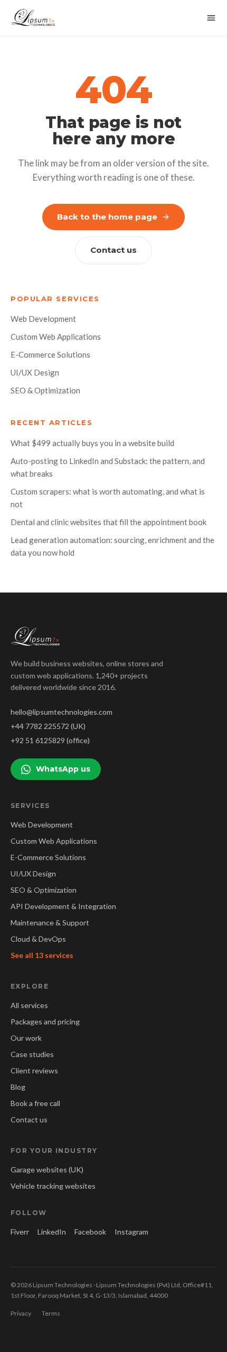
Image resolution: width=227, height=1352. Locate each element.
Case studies (32, 1054)
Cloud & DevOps (38, 938)
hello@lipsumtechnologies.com (61, 711)
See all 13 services (42, 955)
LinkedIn (51, 1231)
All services (29, 1005)
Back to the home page (107, 217)
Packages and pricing (45, 1021)
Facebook (90, 1231)
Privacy (21, 1313)
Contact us (113, 250)
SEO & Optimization (45, 390)
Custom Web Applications (56, 336)
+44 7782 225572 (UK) (48, 726)
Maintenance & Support (50, 922)
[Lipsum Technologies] (34, 17)
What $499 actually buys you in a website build (92, 443)
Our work (26, 1037)
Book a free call (35, 1103)
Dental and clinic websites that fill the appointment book (108, 522)
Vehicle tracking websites (53, 1185)
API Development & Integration (63, 906)
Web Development (43, 318)
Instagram (131, 1231)
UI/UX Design (35, 372)
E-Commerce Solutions (50, 354)
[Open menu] (211, 17)
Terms (51, 1313)
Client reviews (34, 1070)
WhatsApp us (63, 769)
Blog (18, 1086)
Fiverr (20, 1231)
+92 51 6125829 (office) (50, 740)
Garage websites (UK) (47, 1169)
